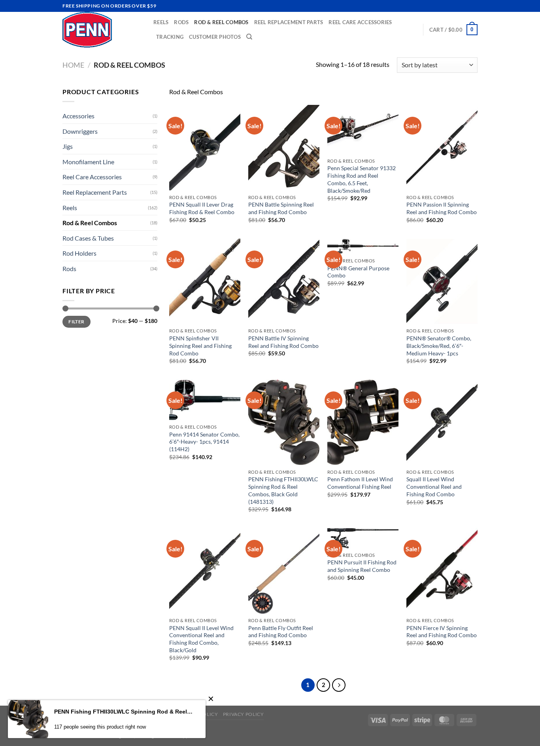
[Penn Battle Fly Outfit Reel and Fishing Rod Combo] (283, 570)
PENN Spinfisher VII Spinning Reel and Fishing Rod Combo (200, 345)
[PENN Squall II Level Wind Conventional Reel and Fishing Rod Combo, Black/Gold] (204, 570)
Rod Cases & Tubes (88, 238)
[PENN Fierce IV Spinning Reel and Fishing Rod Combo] (442, 570)
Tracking (169, 37)
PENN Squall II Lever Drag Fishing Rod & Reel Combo (201, 208)
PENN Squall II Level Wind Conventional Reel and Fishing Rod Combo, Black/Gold (201, 639)
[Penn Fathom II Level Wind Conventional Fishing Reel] (362, 422)
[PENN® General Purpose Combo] (362, 246)
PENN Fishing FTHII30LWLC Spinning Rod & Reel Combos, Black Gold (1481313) (283, 490)
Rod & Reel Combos (221, 22)
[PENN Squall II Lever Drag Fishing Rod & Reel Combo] (204, 147)
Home (73, 65)
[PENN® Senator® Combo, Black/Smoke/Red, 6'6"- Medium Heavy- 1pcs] (442, 281)
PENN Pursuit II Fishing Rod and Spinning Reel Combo (362, 566)
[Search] (249, 36)
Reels (160, 22)
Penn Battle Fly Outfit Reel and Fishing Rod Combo (280, 632)
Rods (181, 22)
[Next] (339, 685)
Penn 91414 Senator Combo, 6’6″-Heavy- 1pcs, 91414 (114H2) (204, 441)
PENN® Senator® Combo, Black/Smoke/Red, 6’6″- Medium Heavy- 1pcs (438, 345)
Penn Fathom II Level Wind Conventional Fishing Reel (360, 483)
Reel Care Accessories (360, 22)
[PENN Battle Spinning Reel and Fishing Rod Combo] (283, 147)
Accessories (78, 116)
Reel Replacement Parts (288, 22)
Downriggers (80, 131)
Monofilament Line (88, 161)
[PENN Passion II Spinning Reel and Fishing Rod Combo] (442, 147)
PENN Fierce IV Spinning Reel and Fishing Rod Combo (441, 632)
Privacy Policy (243, 714)
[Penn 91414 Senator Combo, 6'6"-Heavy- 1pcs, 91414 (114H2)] (204, 400)
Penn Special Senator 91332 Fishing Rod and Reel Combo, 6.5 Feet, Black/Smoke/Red (361, 179)
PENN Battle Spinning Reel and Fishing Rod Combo (281, 208)
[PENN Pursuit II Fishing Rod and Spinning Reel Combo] (362, 538)
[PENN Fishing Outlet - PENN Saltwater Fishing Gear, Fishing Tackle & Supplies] (102, 29)
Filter (76, 322)
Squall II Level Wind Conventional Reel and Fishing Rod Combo (434, 486)
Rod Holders (79, 253)
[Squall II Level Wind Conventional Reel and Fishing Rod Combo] (442, 422)
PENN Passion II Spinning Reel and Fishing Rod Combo (441, 208)
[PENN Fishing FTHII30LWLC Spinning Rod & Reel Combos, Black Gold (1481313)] (283, 422)
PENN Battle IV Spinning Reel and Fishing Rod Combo (283, 342)
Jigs (67, 146)
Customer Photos (215, 37)
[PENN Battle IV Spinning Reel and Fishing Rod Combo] (283, 281)
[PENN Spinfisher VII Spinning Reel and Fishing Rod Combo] (204, 281)
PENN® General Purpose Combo (358, 272)
